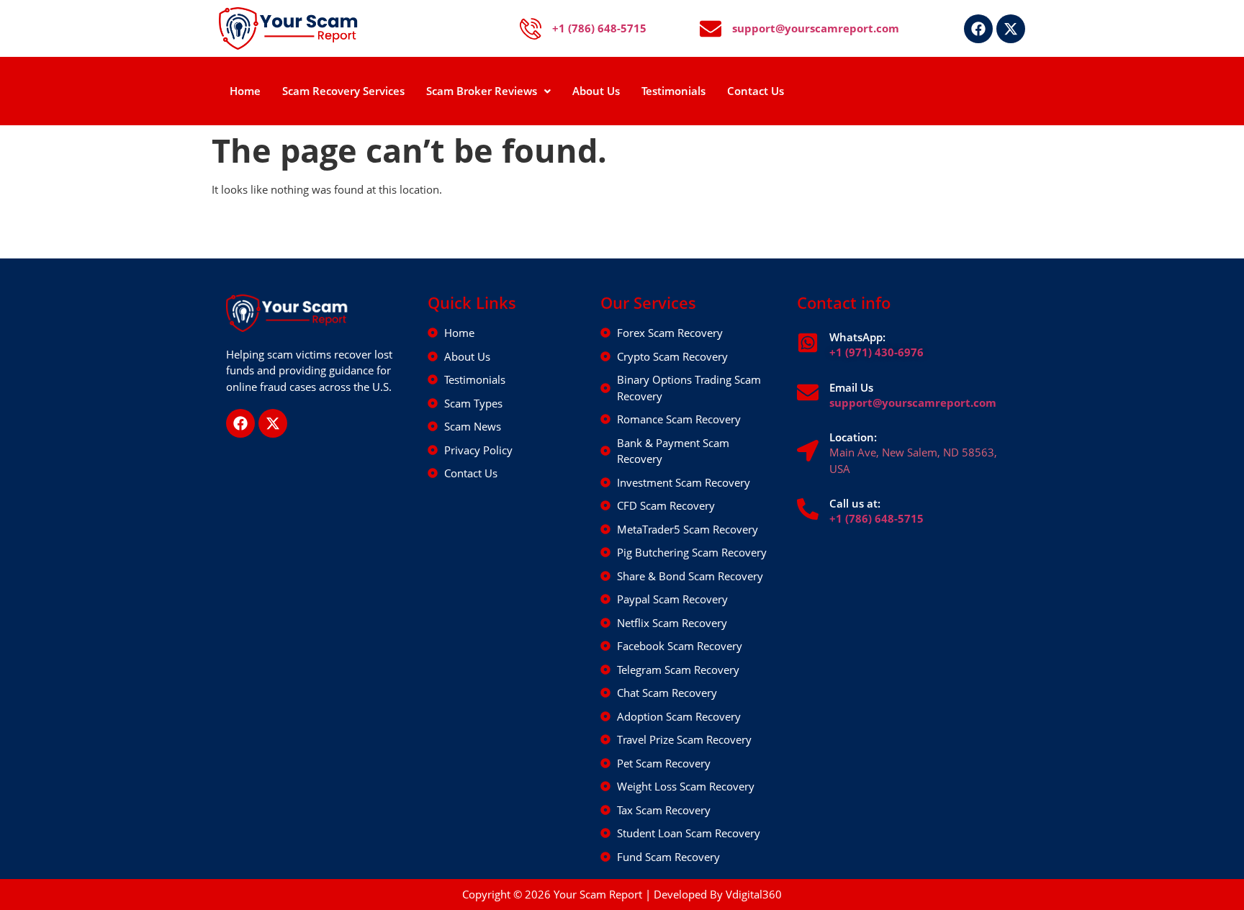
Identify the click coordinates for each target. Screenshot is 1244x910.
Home (245, 91)
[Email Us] (808, 392)
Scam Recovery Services (343, 91)
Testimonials (673, 91)
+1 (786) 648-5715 (876, 518)
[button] (488, 91)
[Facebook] (978, 28)
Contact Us (755, 91)
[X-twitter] (1010, 28)
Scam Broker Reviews (481, 91)
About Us (596, 91)
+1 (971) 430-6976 (876, 352)
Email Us (851, 387)
